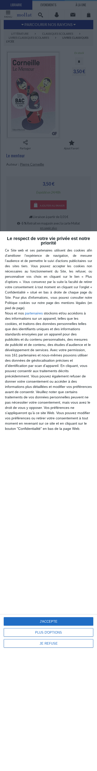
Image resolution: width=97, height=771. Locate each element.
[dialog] (48, 501)
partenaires (34, 313)
